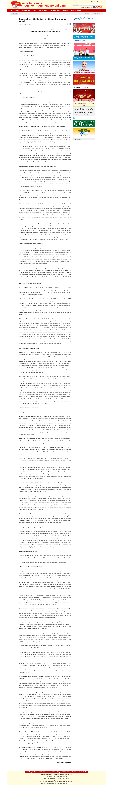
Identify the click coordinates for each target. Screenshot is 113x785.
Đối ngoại (65, 10)
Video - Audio (99, 1)
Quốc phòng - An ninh (55, 10)
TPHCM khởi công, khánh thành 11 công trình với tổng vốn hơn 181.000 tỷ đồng (83, 37)
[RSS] (101, 7)
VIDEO (78, 87)
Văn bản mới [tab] (79, 118)
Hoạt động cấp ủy (81, 40)
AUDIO (86, 87)
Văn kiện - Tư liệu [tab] (89, 118)
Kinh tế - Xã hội (43, 10)
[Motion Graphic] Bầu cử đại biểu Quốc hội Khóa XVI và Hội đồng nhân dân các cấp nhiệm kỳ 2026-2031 (84, 108)
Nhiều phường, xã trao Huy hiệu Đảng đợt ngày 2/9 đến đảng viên (83, 58)
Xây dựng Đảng (26, 10)
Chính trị (17, 10)
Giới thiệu (93, 1)
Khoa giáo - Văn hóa (76, 10)
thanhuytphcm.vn (50, 783)
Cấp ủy (34, 10)
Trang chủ (28, 771)
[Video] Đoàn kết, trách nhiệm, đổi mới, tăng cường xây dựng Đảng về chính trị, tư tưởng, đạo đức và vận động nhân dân (84, 113)
